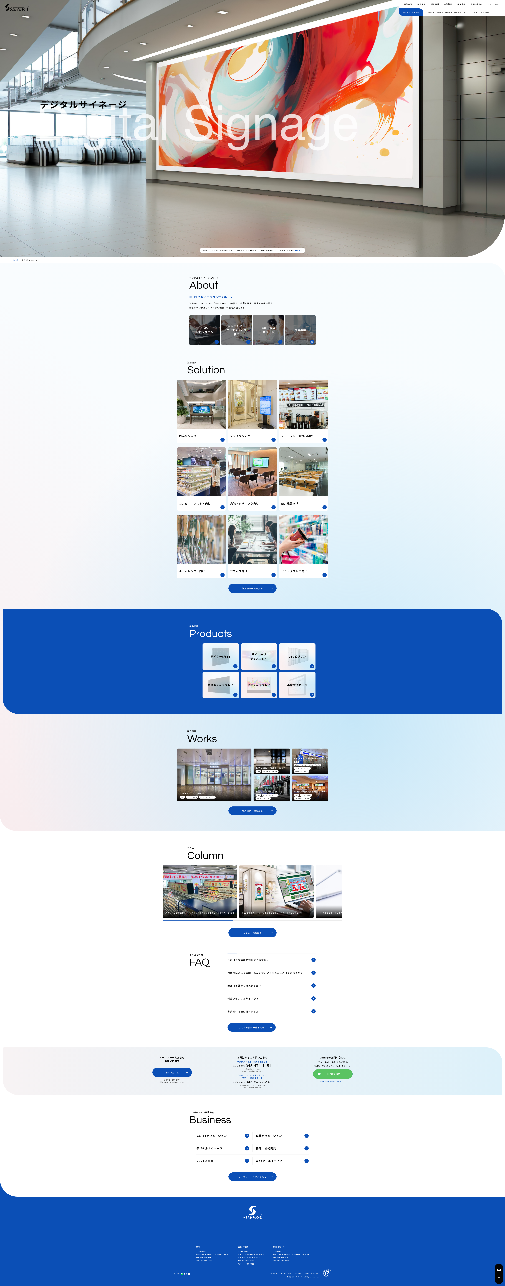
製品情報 (422, 4)
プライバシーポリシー (311, 1273)
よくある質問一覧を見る (251, 1027)
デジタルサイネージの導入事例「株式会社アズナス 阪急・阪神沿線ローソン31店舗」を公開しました (257, 251)
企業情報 (448, 4)
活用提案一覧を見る (252, 588)
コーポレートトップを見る (252, 1176)
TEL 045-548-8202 (281, 1257)
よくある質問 (484, 12)
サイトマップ (274, 1273)
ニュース (496, 4)
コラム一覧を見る (252, 932)
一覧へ (297, 250)
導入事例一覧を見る (252, 810)
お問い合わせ (477, 4)
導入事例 (435, 4)
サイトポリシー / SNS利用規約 (291, 1273)
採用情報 (462, 4)
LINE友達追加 (332, 1074)
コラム (488, 4)
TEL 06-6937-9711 (246, 1261)
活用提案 (439, 12)
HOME (15, 260)
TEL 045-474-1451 (204, 1257)
